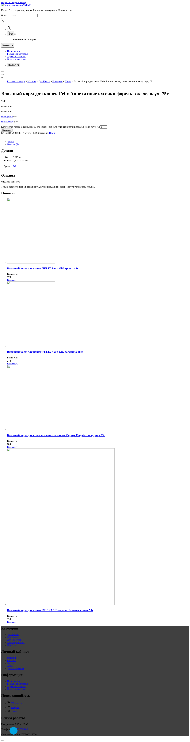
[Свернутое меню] (2, 71)
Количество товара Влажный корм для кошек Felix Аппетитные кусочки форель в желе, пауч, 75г (50, 127)
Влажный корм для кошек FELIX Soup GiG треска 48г (42, 268)
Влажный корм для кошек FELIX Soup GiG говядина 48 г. (45, 351)
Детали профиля (15, 668)
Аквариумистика (15, 642)
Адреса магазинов (16, 56)
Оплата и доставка (16, 59)
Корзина (11, 660)
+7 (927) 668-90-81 (20, 729)
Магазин (31, 81)
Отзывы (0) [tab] (13, 144)
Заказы (10, 663)
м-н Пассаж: (7, 121)
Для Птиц (12, 645)
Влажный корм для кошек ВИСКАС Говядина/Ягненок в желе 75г (50, 610)
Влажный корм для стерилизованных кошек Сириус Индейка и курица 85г (56, 435)
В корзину (6, 130)
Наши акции (13, 51)
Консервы (57, 81)
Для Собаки (13, 637)
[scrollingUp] (2, 740)
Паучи (68, 81)
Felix (15, 166)
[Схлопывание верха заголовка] (2, 77)
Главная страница (16, 81)
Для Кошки (44, 81)
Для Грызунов (14, 640)
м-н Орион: (7, 116)
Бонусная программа (17, 54)
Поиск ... (5, 15)
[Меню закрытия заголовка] (2, 74)
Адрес (10, 666)
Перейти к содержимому (13, 2)
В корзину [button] (12, 280)
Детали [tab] (10, 141)
